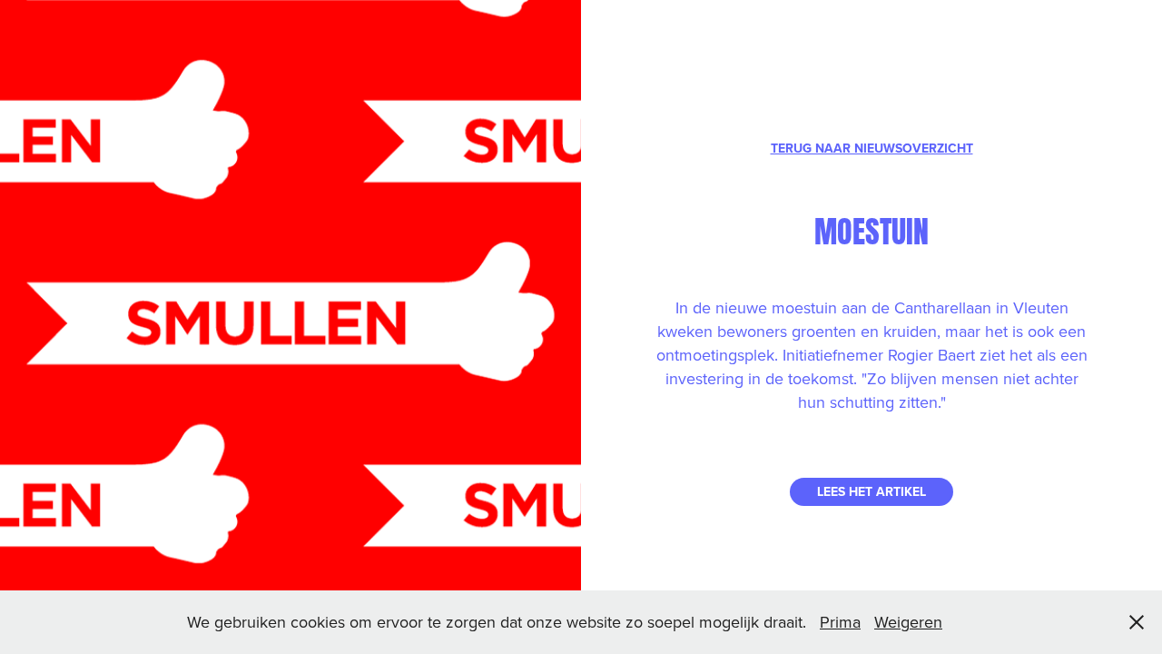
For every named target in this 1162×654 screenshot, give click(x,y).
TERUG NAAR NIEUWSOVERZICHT (872, 148)
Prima (840, 621)
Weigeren (908, 621)
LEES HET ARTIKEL (871, 491)
